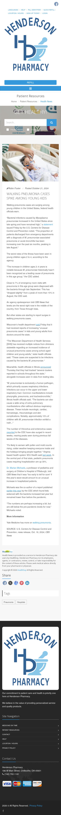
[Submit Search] (52, 122)
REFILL (30, 82)
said (38, 324)
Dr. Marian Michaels (16, 467)
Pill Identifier (34, 10)
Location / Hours (16, 13)
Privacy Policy (8, 748)
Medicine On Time (9, 725)
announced (45, 366)
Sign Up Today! (33, 13)
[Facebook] (56, 4)
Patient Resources (28, 101)
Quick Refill (49, 10)
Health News (17, 129)
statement (48, 224)
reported (11, 432)
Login (45, 13)
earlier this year (14, 490)
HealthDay (21, 570)
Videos (34, 129)
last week (46, 454)
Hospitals (21, 602)
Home (14, 101)
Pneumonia (8, 602)
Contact (6, 734)
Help (23, 10)
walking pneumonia (42, 522)
